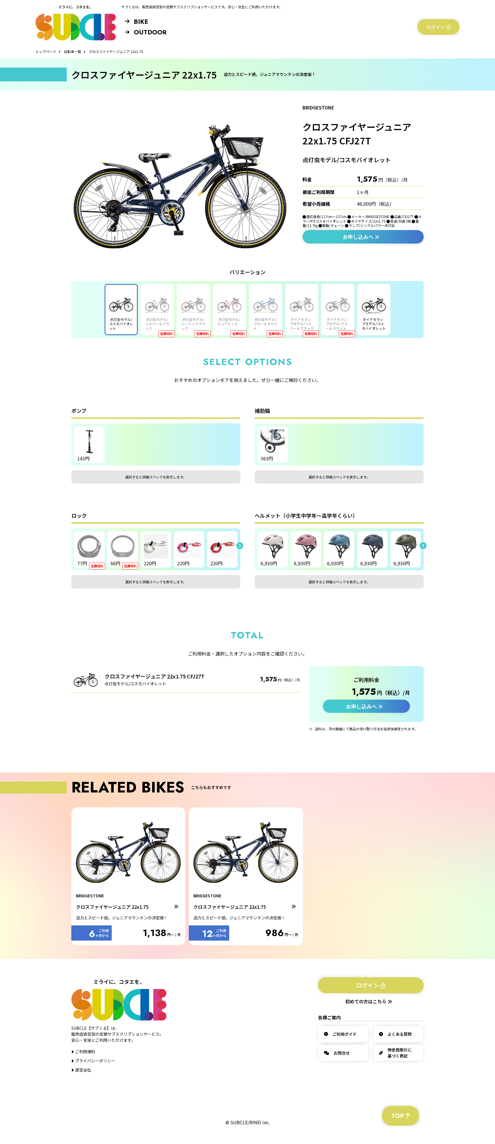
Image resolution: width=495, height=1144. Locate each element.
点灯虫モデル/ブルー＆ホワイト (266, 324)
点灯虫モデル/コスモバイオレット (121, 324)
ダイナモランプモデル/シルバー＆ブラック (302, 324)
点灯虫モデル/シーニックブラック (193, 324)
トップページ (46, 51)
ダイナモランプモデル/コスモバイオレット (374, 324)
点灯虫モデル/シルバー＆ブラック (157, 324)
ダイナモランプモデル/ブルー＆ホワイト (337, 324)
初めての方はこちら (366, 1001)
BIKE (141, 21)
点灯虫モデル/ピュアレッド (228, 321)
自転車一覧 (72, 51)
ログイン (436, 26)
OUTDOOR (150, 32)
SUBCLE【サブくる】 (76, 27)
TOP (397, 1115)
